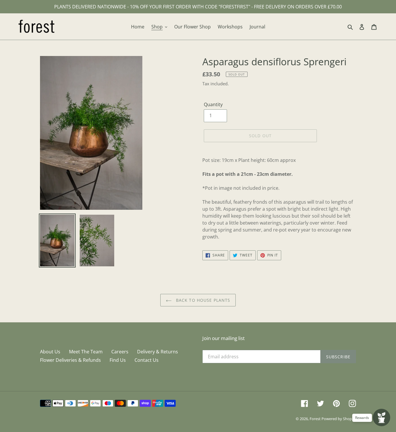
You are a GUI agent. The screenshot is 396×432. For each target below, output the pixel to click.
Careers (119, 351)
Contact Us (147, 360)
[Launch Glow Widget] (381, 417)
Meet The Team (86, 351)
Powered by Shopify (338, 418)
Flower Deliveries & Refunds (70, 360)
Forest (315, 418)
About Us (50, 351)
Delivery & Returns (157, 351)
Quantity (213, 104)
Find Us (118, 360)
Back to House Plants (202, 300)
